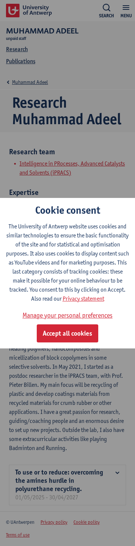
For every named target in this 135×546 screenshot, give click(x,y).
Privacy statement (83, 298)
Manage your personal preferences (67, 315)
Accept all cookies (67, 333)
